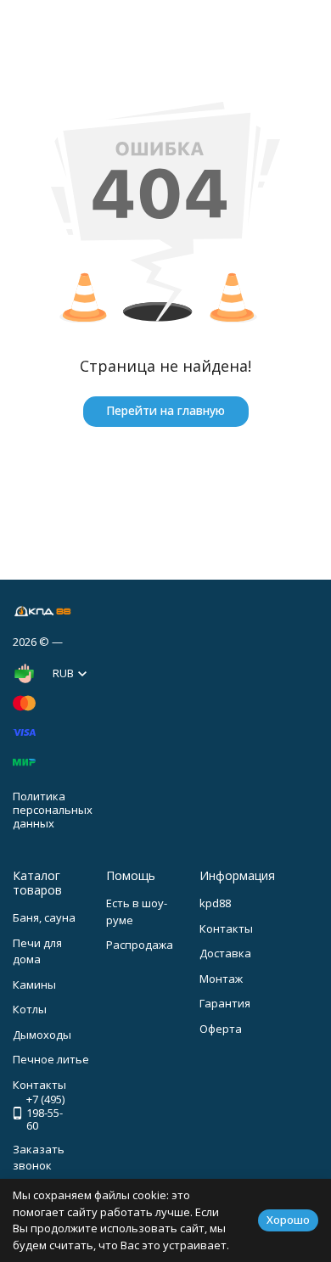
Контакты (226, 928)
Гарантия (224, 1003)
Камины (34, 984)
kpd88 (215, 903)
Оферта (220, 1028)
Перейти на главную (165, 410)
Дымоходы (42, 1034)
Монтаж (221, 978)
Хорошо (288, 1219)
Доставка (225, 953)
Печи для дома (37, 951)
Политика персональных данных (53, 809)
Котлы (30, 1009)
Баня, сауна (44, 917)
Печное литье (51, 1059)
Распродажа (139, 944)
